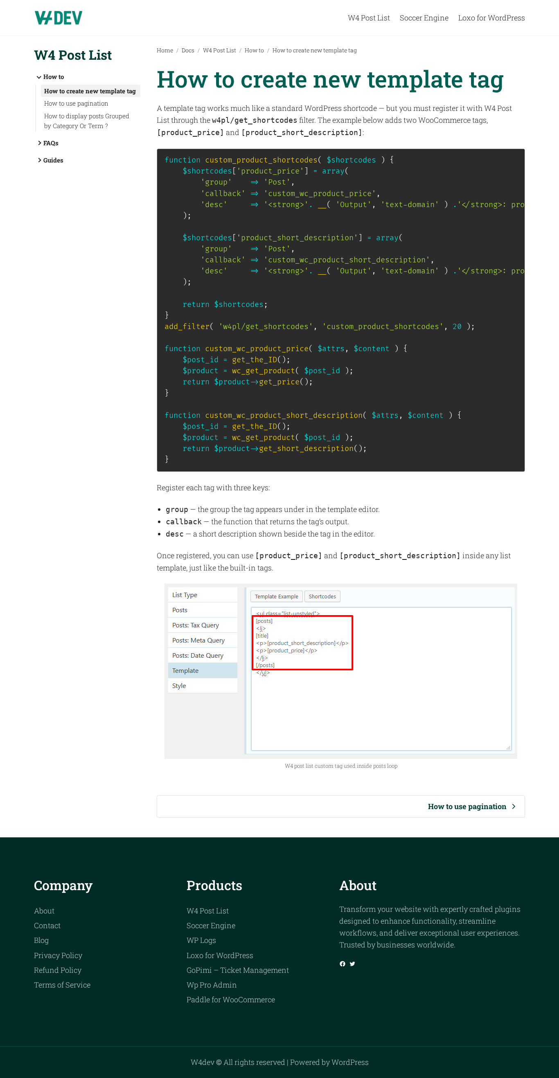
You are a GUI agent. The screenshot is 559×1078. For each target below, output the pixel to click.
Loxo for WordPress (220, 955)
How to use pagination (76, 103)
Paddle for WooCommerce (231, 999)
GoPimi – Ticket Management (238, 970)
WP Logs (201, 940)
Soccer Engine (211, 925)
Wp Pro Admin (212, 985)
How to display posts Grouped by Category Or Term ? (86, 121)
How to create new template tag (90, 91)
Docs (188, 50)
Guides (53, 160)
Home (165, 50)
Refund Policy (57, 970)
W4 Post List (73, 54)
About (44, 911)
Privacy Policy (58, 955)
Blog (41, 940)
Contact (47, 925)
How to (53, 76)
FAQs (51, 143)
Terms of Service (62, 985)
